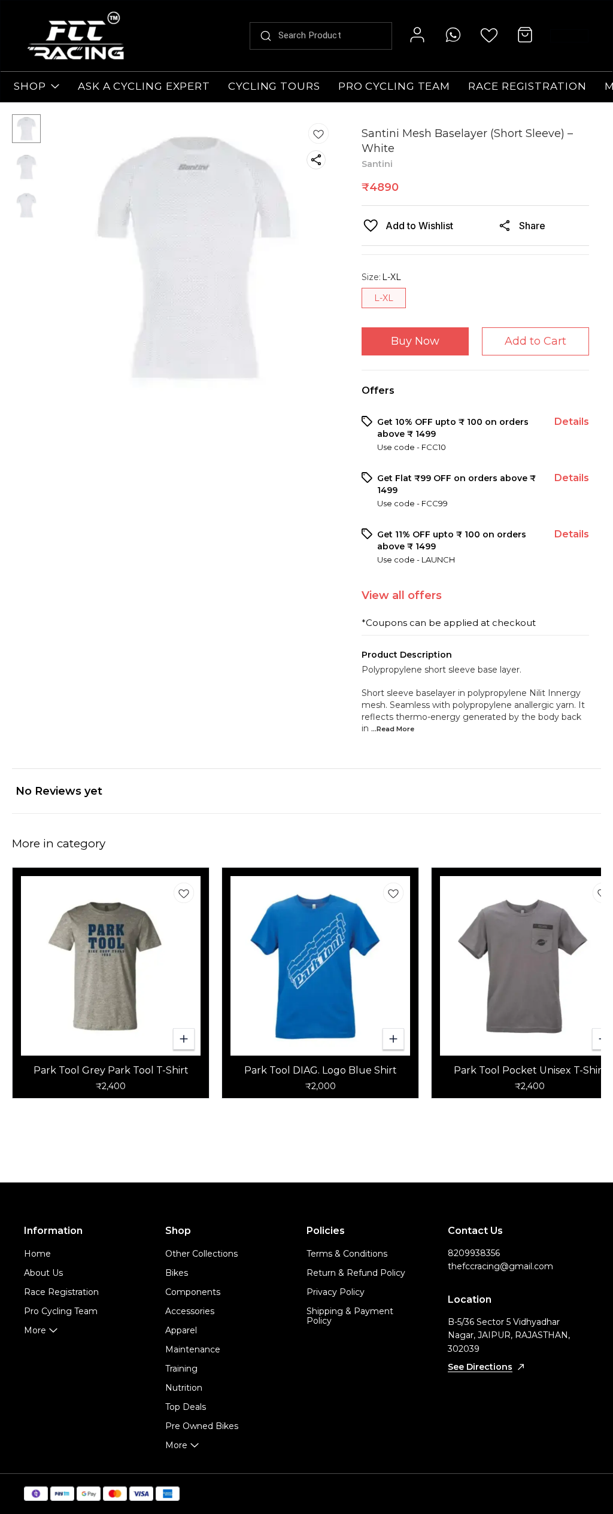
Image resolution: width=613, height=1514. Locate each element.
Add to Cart (535, 341)
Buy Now (415, 341)
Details (571, 421)
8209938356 (474, 1253)
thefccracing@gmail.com (500, 1266)
